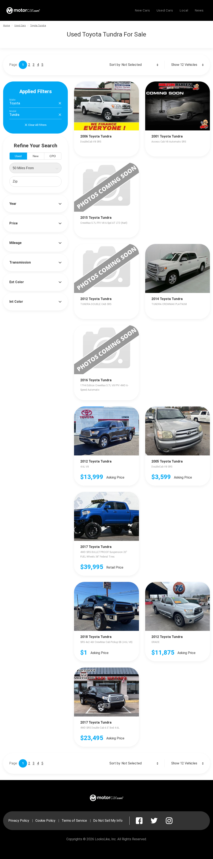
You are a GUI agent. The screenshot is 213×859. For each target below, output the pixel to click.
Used (18, 156)
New (35, 156)
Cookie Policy (45, 821)
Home (6, 25)
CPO (53, 156)
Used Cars (20, 25)
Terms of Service (74, 821)
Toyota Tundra (38, 25)
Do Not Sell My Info (108, 821)
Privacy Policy (18, 821)
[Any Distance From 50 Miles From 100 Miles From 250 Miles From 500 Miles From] (35, 168)
